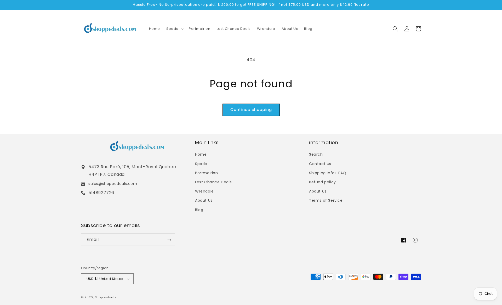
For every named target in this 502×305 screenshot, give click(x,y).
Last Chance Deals (213, 182)
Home (201, 154)
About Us (204, 200)
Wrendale (204, 191)
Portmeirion (206, 173)
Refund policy (322, 182)
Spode (201, 163)
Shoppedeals (106, 297)
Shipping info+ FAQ (327, 173)
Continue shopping (251, 109)
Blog (199, 209)
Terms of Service (326, 200)
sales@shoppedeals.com (112, 183)
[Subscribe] (169, 240)
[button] (174, 28)
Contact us (320, 163)
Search (316, 154)
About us (318, 191)
